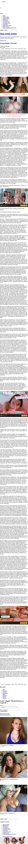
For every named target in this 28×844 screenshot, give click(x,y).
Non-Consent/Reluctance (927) (9, 27)
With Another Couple (4, 713)
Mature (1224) (6, 26)
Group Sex (6, 46)
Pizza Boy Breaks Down (5, 714)
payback (4, 698)
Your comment (3, 710)
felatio (4, 694)
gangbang (5, 695)
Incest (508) (5, 24)
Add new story (6, 16)
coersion (4, 692)
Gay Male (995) (6, 21)
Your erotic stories (8, 33)
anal (3, 689)
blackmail (5, 690)
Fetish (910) (5, 20)
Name (1, 705)
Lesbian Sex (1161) (7, 25)
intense (4, 696)
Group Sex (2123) (7, 23)
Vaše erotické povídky (7, 836)
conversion (5, 693)
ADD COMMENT (4, 711)
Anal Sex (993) (6, 18)
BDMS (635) (5, 19)
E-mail (3, 707)
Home (4, 1)
